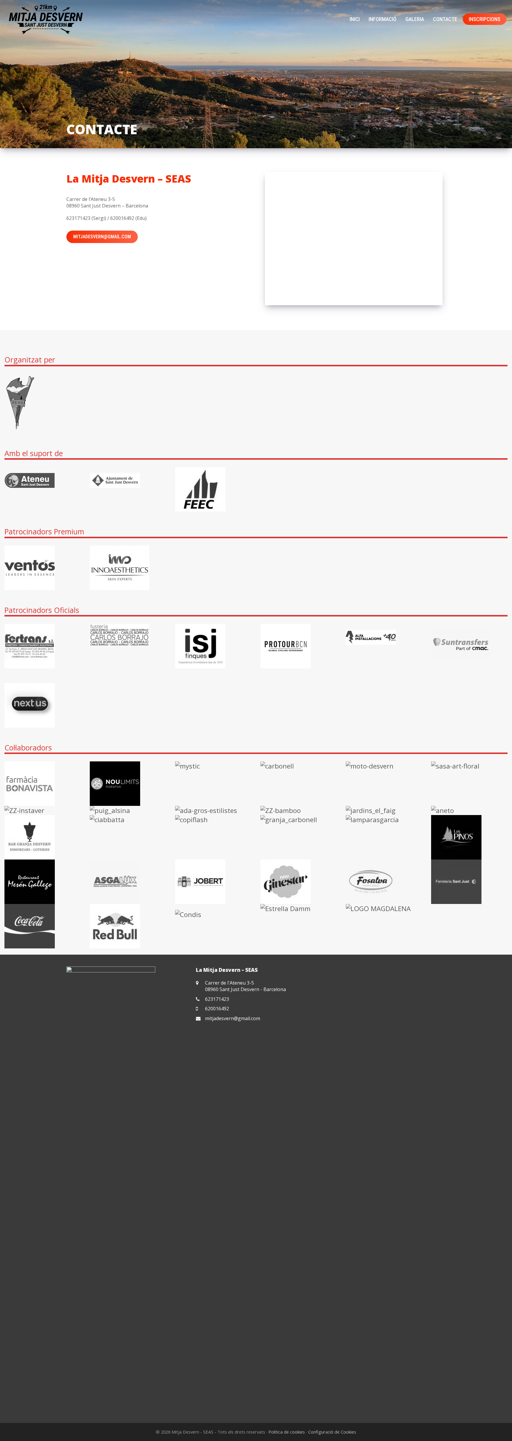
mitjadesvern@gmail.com (102, 236)
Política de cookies (286, 1432)
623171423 (217, 999)
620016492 (217, 1008)
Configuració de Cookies (332, 1432)
